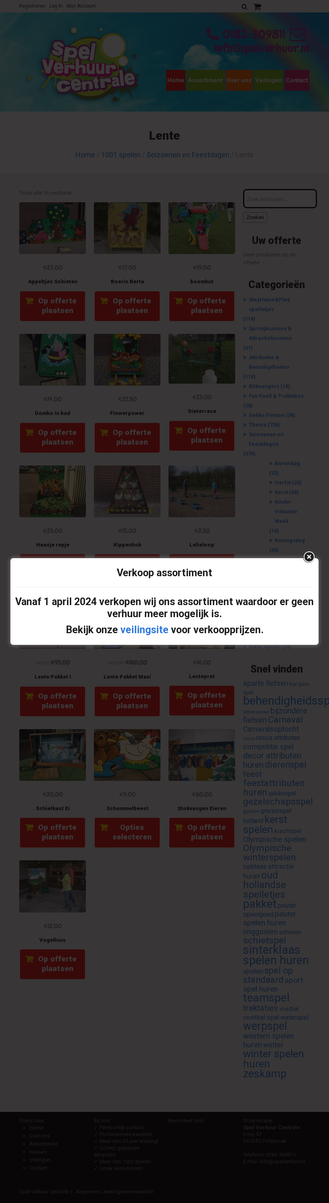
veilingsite (144, 630)
